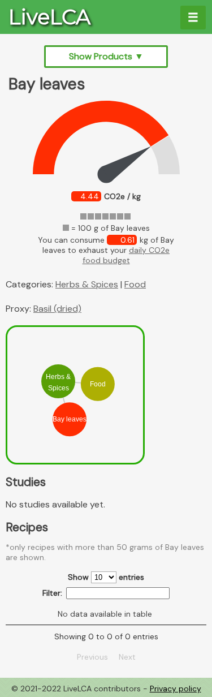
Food (135, 284)
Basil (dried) (57, 309)
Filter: (52, 593)
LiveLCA (49, 17)
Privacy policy (175, 688)
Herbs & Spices (86, 284)
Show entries (106, 577)
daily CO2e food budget (126, 255)
